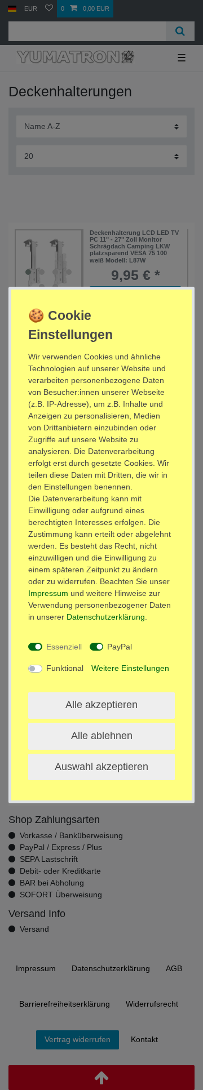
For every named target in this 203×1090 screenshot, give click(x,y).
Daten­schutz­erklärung (106, 616)
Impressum (48, 593)
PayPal (119, 646)
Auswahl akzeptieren (101, 766)
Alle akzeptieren (101, 704)
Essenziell (64, 646)
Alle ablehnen (102, 735)
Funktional (64, 668)
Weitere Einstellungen (130, 668)
